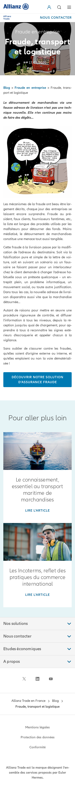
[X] (24, 678)
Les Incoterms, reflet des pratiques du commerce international (37, 577)
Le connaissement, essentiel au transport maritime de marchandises (37, 490)
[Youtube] (50, 678)
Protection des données (38, 737)
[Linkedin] (37, 678)
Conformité (37, 747)
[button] (50, 7)
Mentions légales (37, 727)
